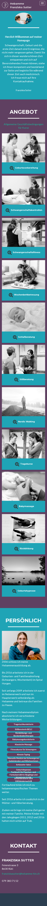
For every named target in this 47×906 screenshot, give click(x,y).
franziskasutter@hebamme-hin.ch (21, 873)
